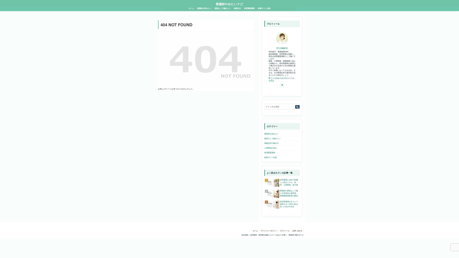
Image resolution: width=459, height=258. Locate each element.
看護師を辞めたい (271, 133)
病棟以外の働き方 (271, 143)
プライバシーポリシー (268, 230)
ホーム (255, 230)
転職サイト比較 (270, 157)
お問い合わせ (297, 230)
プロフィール (285, 230)
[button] (297, 107)
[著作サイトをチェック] (282, 85)
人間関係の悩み (270, 148)
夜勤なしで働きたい (272, 138)
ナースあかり (282, 47)
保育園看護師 (269, 152)
